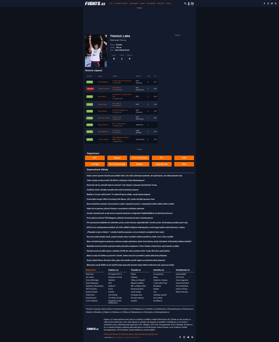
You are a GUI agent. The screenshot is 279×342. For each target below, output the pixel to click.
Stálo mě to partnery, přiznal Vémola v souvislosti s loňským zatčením (115, 208)
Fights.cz (107, 312)
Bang (155, 277)
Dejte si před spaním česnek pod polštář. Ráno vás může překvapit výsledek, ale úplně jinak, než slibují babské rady (134, 176)
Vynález (134, 301)
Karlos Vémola (91, 292)
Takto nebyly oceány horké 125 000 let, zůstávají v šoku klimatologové (116, 180)
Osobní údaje (133, 334)
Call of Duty (112, 295)
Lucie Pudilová (91, 301)
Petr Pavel (180, 277)
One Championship (117, 164)
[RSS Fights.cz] (275, 3)
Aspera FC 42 (116, 117)
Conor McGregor (92, 280)
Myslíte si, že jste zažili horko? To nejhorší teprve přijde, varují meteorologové (118, 194)
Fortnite (111, 292)
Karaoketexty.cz (174, 309)
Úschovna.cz (188, 309)
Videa (168, 3)
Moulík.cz (99, 312)
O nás (155, 334)
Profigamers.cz (138, 309)
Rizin (184, 164)
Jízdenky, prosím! (160, 295)
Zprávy (98, 309)
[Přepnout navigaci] (189, 3)
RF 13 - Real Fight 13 (119, 124)
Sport (104, 309)
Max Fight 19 (116, 103)
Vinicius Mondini (103, 139)
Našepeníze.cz (137, 312)
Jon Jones (90, 277)
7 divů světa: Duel (160, 283)
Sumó (142, 3)
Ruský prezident (137, 289)
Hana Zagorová (182, 280)
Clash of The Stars (139, 158)
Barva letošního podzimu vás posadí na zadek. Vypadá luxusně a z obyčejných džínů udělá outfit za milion (130, 204)
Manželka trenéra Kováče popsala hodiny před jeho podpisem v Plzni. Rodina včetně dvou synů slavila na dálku (133, 246)
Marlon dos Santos (104, 118)
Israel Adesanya (92, 283)
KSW (184, 158)
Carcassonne (158, 274)
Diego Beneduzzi (103, 131)
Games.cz (127, 309)
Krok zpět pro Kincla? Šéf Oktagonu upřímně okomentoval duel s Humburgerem (120, 218)
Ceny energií (136, 292)
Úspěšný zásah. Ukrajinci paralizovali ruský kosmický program (113, 190)
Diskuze (160, 3)
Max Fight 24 (116, 88)
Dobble (156, 289)
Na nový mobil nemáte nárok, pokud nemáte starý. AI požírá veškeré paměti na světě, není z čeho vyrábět (130, 237)
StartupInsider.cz (162, 312)
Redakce (115, 334)
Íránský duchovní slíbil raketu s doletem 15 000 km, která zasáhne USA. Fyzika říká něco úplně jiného (128, 251)
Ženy (110, 309)
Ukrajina (134, 277)
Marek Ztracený (182, 292)
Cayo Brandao (102, 111)
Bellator (139, 164)
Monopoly (157, 286)
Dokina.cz (117, 312)
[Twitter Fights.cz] (272, 3)
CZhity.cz (126, 312)
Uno (155, 292)
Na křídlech (157, 301)
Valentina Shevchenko (94, 286)
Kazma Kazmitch (182, 283)
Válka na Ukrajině (138, 280)
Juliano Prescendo (104, 89)
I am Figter (95, 164)
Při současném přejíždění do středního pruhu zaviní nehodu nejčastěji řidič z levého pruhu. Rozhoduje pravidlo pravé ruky (137, 223)
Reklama (107, 334)
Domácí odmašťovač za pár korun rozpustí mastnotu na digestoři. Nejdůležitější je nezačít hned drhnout (129, 213)
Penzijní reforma (137, 298)
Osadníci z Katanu (160, 280)
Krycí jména (157, 298)
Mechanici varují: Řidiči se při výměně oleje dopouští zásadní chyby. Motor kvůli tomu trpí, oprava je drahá (130, 265)
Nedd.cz (90, 312)
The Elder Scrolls (115, 298)
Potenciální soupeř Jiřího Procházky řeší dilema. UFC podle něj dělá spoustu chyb (121, 199)
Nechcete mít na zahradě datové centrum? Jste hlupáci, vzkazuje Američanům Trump (122, 185)
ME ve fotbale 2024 (138, 286)
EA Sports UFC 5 (115, 274)
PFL (161, 158)
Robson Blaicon (103, 125)
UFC (111, 3)
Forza (110, 289)
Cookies (123, 334)
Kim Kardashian (182, 286)
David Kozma (91, 298)
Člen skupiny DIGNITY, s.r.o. (133, 337)
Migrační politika (137, 283)
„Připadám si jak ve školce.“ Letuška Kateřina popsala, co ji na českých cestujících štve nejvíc (125, 232)
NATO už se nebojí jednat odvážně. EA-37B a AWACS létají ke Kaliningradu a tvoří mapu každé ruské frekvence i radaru (136, 227)
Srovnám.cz (149, 312)
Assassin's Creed (115, 277)
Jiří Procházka (91, 289)
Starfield (111, 280)
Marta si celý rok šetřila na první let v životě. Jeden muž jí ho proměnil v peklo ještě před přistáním (127, 256)
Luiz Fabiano (102, 96)
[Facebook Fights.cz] (264, 3)
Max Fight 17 (116, 130)
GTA (110, 283)
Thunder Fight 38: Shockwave (121, 81)
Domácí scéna (121, 3)
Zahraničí (133, 3)
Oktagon (117, 158)
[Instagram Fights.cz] (268, 3)
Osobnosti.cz (161, 309)
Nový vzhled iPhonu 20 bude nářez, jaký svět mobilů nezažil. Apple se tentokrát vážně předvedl (126, 260)
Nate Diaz (90, 274)
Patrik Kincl (90, 295)
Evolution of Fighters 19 (120, 110)
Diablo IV (112, 286)
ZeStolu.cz (150, 309)
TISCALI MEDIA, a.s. (119, 337)
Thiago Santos (102, 104)
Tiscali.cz (90, 309)
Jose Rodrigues (103, 82)
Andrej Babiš (181, 274)
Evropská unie (136, 295)
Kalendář (151, 3)
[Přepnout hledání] (185, 3)
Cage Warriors (162, 164)
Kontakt (149, 334)
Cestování (117, 309)
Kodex (142, 334)
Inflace (133, 274)
